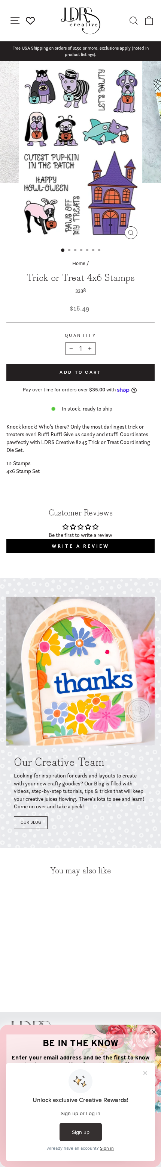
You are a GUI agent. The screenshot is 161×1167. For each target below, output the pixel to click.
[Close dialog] (154, 1032)
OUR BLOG (31, 822)
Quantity (80, 335)
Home (78, 263)
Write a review (80, 546)
